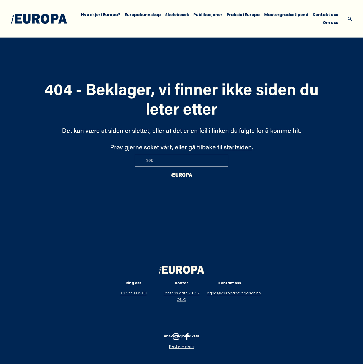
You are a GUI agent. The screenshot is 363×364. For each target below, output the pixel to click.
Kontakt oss (325, 15)
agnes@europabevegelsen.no (234, 293)
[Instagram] (176, 336)
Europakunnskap (143, 15)
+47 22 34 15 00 (134, 293)
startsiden (238, 147)
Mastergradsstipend (286, 15)
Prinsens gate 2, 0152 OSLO (182, 296)
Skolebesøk (177, 15)
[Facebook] (186, 336)
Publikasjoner (207, 15)
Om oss (330, 22)
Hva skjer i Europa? (100, 15)
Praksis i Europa (243, 15)
